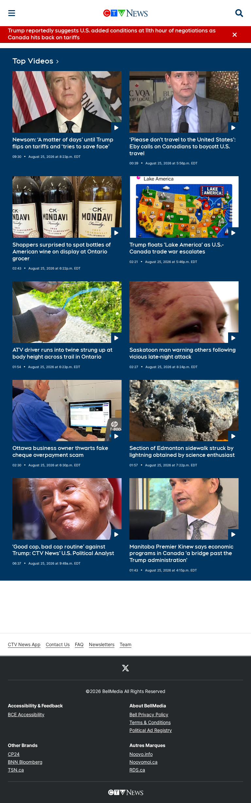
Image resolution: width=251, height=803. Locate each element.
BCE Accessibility (26, 714)
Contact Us (58, 644)
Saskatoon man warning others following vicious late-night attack (182, 353)
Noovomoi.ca (143, 762)
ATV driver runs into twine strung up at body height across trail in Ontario (62, 353)
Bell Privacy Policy (148, 714)
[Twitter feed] (125, 668)
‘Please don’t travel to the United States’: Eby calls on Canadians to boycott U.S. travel (182, 147)
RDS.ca (137, 770)
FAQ (79, 644)
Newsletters (101, 644)
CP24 (14, 754)
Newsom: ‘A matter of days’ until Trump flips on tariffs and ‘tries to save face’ (62, 143)
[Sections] (11, 13)
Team (125, 644)
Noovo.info (141, 754)
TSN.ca (16, 770)
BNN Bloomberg (25, 762)
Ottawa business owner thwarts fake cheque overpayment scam (60, 451)
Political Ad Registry (150, 730)
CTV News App (24, 644)
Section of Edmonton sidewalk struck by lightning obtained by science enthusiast (182, 451)
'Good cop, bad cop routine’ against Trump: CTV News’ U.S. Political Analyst (63, 550)
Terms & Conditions (150, 722)
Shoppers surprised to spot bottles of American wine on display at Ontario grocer (61, 252)
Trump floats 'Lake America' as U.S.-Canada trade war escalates (176, 248)
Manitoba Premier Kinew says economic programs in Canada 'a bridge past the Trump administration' (181, 554)
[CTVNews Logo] (125, 13)
